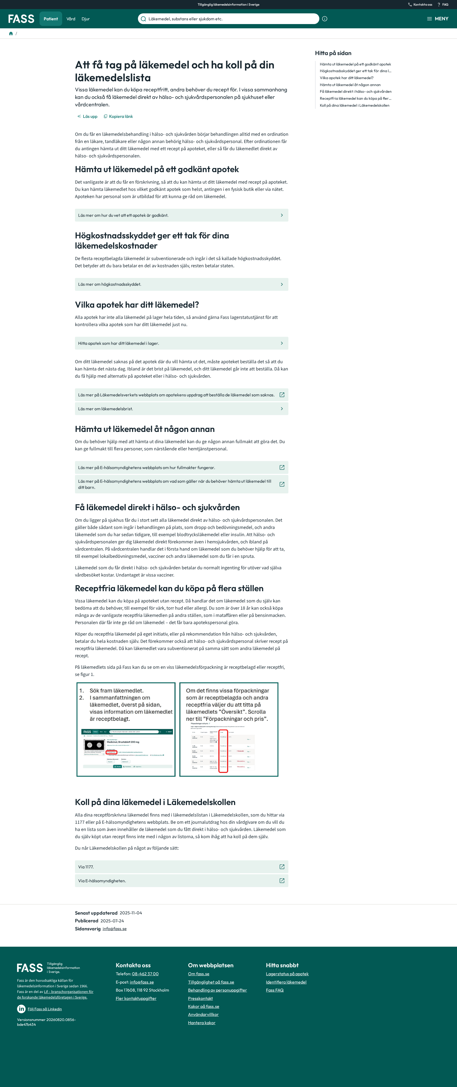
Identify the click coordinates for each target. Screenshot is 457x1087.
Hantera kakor (202, 1022)
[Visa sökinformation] (324, 18)
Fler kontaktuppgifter (136, 998)
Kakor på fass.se (203, 1006)
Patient (51, 18)
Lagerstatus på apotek (287, 973)
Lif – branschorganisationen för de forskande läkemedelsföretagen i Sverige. (55, 994)
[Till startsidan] (11, 33)
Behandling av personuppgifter (217, 990)
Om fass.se (198, 973)
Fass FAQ (275, 990)
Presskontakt (200, 998)
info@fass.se (115, 928)
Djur (86, 18)
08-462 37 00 (145, 973)
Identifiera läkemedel (286, 982)
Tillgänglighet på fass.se (211, 982)
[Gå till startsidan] (21, 18)
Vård (70, 18)
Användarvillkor (203, 1014)
